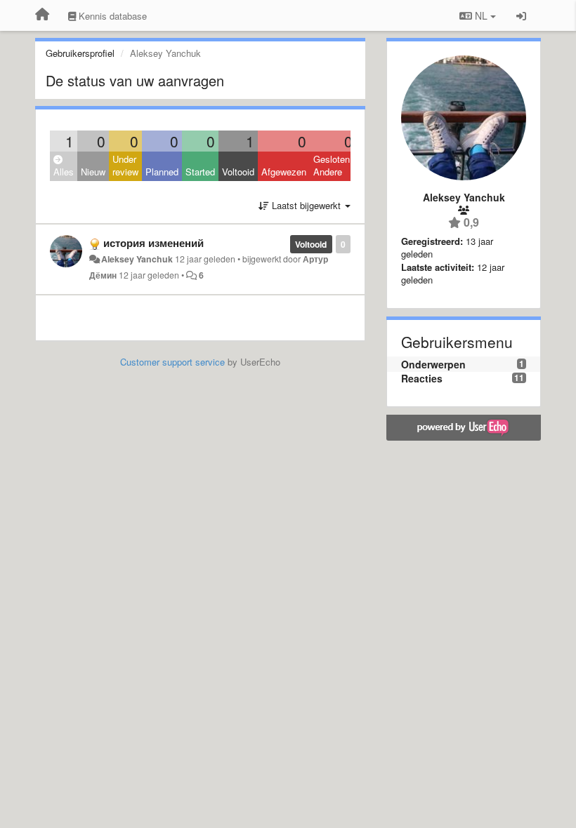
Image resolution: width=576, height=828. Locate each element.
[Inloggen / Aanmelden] (521, 15)
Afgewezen (283, 171)
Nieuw (93, 171)
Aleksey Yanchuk (137, 259)
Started (200, 171)
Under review (125, 165)
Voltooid (238, 171)
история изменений (153, 243)
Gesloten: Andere (333, 165)
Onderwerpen (433, 364)
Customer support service (172, 361)
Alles (63, 171)
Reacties (422, 378)
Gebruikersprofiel (80, 53)
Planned (161, 171)
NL (481, 15)
